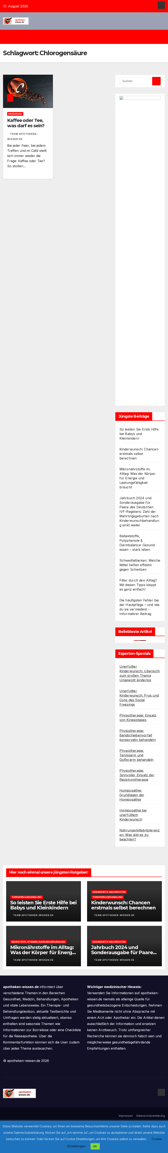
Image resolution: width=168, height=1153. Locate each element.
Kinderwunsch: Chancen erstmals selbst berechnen (138, 453)
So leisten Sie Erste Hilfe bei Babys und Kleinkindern (139, 433)
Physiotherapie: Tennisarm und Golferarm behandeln (136, 755)
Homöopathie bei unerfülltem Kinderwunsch (133, 814)
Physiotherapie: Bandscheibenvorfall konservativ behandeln (137, 735)
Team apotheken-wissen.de (33, 915)
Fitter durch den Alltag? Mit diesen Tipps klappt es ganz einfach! (138, 584)
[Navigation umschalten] (87, 36)
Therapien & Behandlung (26, 897)
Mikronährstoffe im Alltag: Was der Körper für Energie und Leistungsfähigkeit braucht (137, 478)
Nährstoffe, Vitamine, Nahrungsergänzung (38, 942)
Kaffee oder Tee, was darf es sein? (25, 123)
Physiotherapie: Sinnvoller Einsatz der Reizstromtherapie (136, 775)
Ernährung (15, 114)
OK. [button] (95, 1146)
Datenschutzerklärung (150, 1115)
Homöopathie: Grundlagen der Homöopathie (131, 794)
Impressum (126, 1115)
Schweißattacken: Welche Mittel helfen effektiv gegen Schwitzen (139, 564)
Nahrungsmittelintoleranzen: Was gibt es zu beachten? (139, 834)
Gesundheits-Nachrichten (109, 892)
